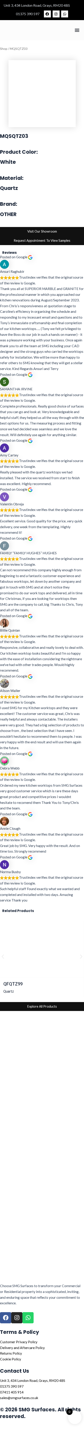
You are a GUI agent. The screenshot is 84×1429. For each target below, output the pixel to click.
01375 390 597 (27, 14)
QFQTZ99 (13, 984)
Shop (3, 48)
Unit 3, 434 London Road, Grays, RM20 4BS (37, 5)
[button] (77, 30)
